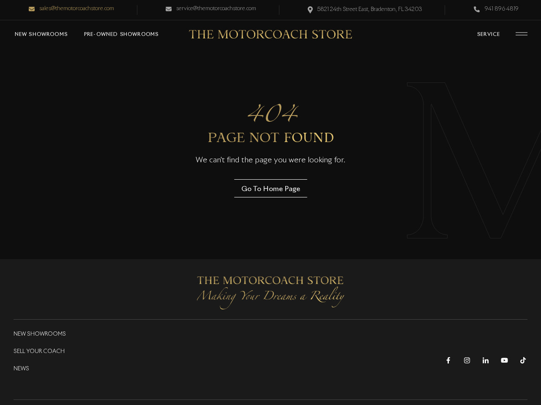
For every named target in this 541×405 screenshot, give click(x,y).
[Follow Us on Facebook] (448, 360)
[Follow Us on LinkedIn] (485, 360)
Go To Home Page (270, 188)
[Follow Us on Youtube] (504, 360)
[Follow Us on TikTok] (523, 360)
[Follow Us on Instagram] (466, 360)
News (21, 369)
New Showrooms (40, 334)
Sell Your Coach (39, 351)
